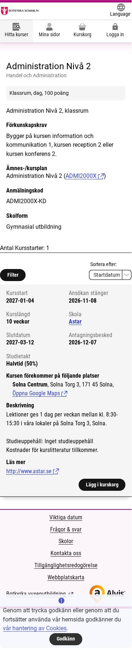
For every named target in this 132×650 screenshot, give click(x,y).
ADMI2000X (81, 175)
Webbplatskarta (66, 577)
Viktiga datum (65, 517)
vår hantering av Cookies (35, 628)
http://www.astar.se (32, 471)
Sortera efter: (103, 264)
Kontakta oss (65, 553)
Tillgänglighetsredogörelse (66, 565)
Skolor (66, 541)
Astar (75, 321)
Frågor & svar (66, 529)
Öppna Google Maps (39, 393)
